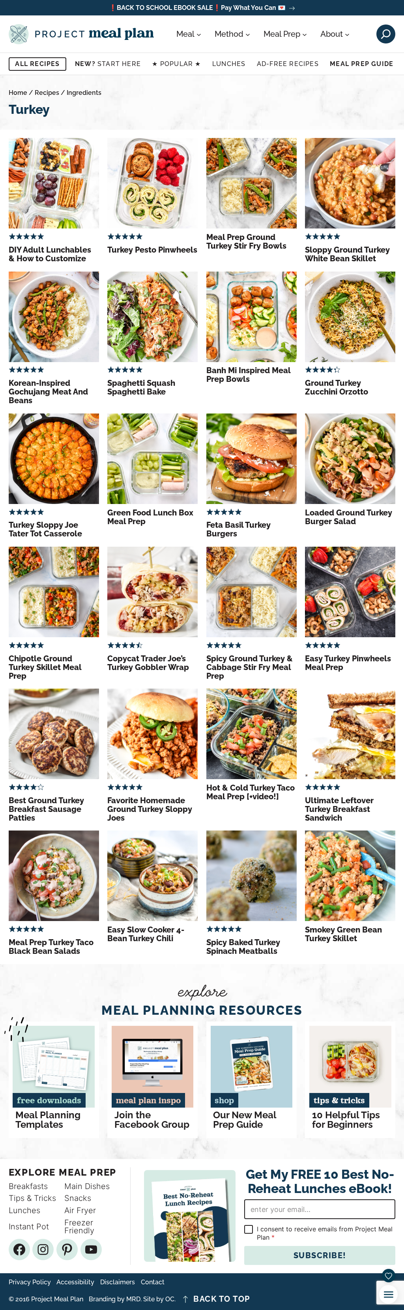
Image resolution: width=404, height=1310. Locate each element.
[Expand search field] (385, 34)
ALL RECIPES (37, 64)
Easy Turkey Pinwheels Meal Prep (348, 663)
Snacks (77, 1198)
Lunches (228, 64)
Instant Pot (29, 1227)
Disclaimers (117, 1282)
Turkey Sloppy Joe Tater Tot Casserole (45, 529)
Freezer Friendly (79, 1226)
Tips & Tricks (32, 1198)
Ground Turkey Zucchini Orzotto (336, 387)
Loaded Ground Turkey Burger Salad (348, 517)
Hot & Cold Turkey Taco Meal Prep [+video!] (250, 792)
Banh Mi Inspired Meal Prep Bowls (248, 374)
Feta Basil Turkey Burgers (238, 529)
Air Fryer (80, 1210)
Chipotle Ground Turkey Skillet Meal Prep (45, 667)
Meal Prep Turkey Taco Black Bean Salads (51, 946)
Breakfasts (28, 1186)
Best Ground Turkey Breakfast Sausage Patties (46, 809)
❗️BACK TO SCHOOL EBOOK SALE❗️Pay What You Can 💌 (197, 8)
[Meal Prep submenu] (304, 34)
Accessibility (75, 1282)
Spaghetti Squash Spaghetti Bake (141, 387)
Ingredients (84, 92)
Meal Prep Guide (361, 64)
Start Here (108, 64)
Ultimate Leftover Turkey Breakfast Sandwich (339, 809)
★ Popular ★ (176, 64)
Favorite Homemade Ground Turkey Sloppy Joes (149, 809)
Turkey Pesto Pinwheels (152, 249)
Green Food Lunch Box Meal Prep (150, 517)
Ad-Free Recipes (288, 64)
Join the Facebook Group (151, 1119)
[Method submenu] (247, 34)
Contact (153, 1282)
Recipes (47, 92)
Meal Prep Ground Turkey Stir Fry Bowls (246, 241)
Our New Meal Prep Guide (244, 1119)
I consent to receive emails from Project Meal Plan (325, 1233)
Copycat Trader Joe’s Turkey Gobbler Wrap (148, 663)
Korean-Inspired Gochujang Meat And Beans (48, 392)
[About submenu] (347, 34)
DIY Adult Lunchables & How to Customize (50, 254)
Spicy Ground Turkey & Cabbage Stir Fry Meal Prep (249, 667)
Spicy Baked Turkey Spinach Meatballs (243, 946)
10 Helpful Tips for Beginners (346, 1119)
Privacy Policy (30, 1282)
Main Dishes (87, 1186)
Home (18, 92)
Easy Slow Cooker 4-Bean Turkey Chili (145, 934)
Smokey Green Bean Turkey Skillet (343, 934)
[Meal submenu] (198, 34)
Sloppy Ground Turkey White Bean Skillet (347, 254)
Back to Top (221, 1299)
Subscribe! (320, 1255)
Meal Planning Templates (47, 1119)
